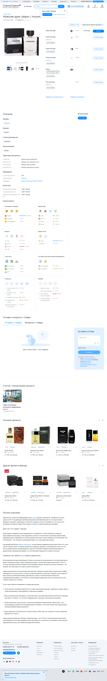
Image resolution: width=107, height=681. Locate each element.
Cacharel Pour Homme (37, 450)
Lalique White (86, 496)
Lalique (34, 518)
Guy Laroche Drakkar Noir (63, 450)
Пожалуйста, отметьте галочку (86, 356)
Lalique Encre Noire (10, 496)
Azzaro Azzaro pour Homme (90, 450)
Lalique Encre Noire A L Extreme (39, 496)
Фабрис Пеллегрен (24, 544)
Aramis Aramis (9, 450)
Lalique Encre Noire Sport (63, 496)
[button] (4, 68)
